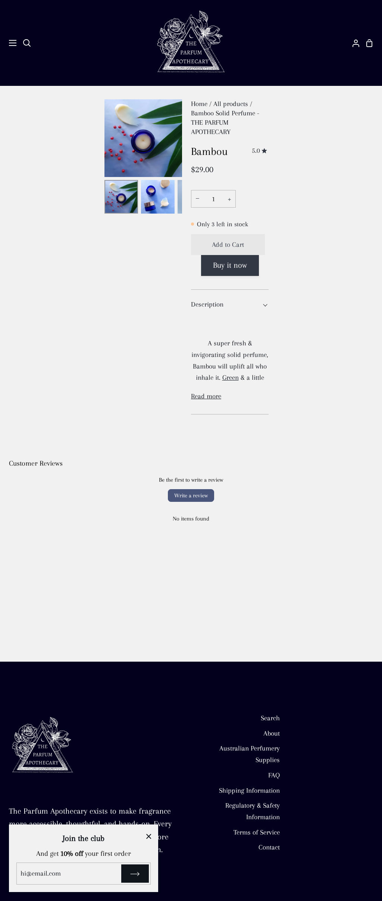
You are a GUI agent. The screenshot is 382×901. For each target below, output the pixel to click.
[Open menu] (8, 43)
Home (199, 104)
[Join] (135, 873)
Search (270, 718)
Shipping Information (249, 790)
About (271, 733)
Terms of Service (257, 832)
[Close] (149, 835)
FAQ (274, 775)
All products (230, 104)
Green (230, 377)
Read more (206, 396)
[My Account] (353, 43)
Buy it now (230, 265)
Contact (269, 847)
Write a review (191, 495)
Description (207, 304)
